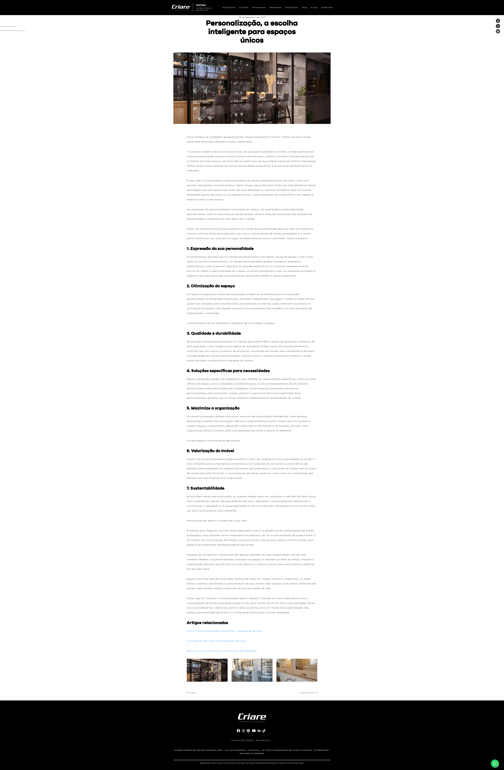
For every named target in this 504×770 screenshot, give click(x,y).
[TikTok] (263, 731)
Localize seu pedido (242, 740)
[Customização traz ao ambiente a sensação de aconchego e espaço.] (252, 686)
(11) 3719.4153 (305, 750)
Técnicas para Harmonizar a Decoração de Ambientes (222, 651)
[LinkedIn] (259, 731)
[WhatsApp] (495, 763)
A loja (314, 8)
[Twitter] (498, 26)
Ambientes (275, 8)
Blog (304, 8)
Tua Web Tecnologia (245, 763)
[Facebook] (498, 21)
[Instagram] (243, 731)
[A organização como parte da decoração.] (296, 686)
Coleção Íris (291, 8)
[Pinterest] (498, 31)
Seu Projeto (229, 8)
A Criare (243, 8)
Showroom (327, 8)
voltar (192, 693)
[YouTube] (254, 731)
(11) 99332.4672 (321, 750)
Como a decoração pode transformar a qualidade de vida (224, 631)
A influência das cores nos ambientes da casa (216, 641)
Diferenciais (259, 8)
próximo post (307, 693)
